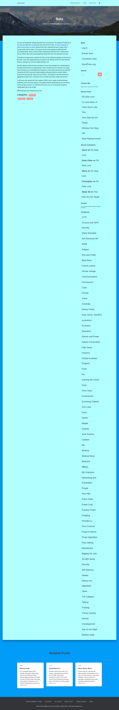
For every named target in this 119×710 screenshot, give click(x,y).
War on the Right (89, 629)
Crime (84, 298)
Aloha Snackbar (89, 233)
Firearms (86, 353)
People (85, 488)
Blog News (87, 260)
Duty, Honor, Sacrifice (92, 315)
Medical (85, 450)
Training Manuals (75, 3)
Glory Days (87, 390)
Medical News (88, 456)
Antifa (84, 244)
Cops (84, 287)
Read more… (24, 685)
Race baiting (87, 542)
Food (84, 369)
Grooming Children (90, 401)
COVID (85, 293)
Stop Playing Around (91, 138)
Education (86, 331)
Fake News (87, 347)
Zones (85, 3)
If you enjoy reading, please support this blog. (91, 207)
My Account (58, 701)
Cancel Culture (88, 266)
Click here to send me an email (89, 86)
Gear (84, 385)
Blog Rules (92, 3)
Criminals (32, 95)
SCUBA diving (88, 559)
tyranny (85, 618)
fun (83, 374)
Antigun (85, 249)
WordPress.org (89, 64)
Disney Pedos (88, 309)
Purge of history (89, 532)
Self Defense (88, 570)
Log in (84, 48)
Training (85, 607)
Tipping (85, 602)
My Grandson (88, 472)
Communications (89, 276)
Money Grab (25, 668)
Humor (85, 418)
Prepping (86, 515)
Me (83, 445)
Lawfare (85, 439)
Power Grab (87, 504)
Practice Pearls (89, 510)
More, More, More (85, 668)
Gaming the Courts (90, 379)
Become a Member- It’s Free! (34, 701)
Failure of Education (91, 342)
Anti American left (90, 238)
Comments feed (89, 59)
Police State (87, 499)
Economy (30, 98)
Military (85, 467)
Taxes (84, 591)
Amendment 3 (54, 668)
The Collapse (88, 596)
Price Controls (88, 526)
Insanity (85, 429)
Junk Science (88, 434)
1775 (84, 217)
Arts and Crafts (89, 255)
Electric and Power (90, 336)
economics (21, 98)
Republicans (87, 548)
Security (85, 564)
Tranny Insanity (89, 613)
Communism (87, 282)
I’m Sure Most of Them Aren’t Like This (89, 107)
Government (87, 396)
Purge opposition (89, 537)
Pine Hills (86, 493)
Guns (84, 412)
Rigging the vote (89, 553)
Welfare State (88, 635)
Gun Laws (86, 407)
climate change (89, 271)
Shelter (85, 575)
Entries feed (87, 53)
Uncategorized (88, 624)
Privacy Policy (69, 701)
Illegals (85, 423)
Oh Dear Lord (88, 97)
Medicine (86, 461)
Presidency (87, 521)
